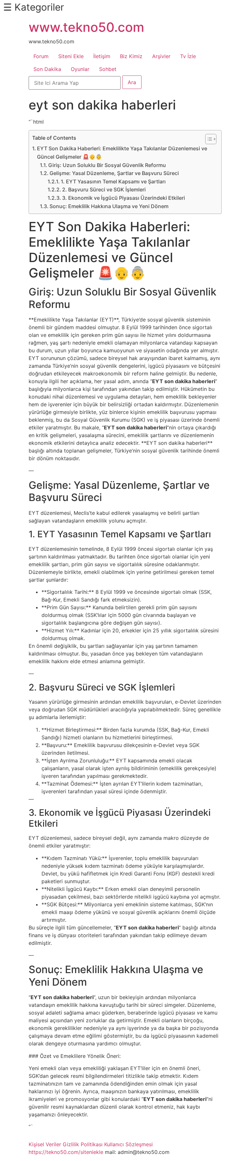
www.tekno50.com (86, 27)
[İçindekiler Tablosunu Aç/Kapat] (207, 139)
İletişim (101, 56)
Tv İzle (188, 56)
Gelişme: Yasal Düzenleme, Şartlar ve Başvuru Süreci (114, 173)
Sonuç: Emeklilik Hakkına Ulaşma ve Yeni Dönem (109, 206)
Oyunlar (80, 69)
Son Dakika (47, 69)
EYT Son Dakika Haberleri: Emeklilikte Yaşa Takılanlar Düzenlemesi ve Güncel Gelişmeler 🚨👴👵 (122, 152)
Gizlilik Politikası (83, 1144)
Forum (41, 56)
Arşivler (161, 56)
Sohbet (107, 69)
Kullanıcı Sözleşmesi (128, 1144)
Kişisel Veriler (45, 1144)
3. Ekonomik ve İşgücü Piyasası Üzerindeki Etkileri (123, 198)
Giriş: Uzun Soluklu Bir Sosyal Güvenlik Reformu (107, 165)
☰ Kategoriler (33, 7)
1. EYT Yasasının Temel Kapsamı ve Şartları (113, 181)
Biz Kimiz (131, 56)
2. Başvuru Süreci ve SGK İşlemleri (104, 189)
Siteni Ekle (71, 56)
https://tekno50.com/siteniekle (66, 1152)
